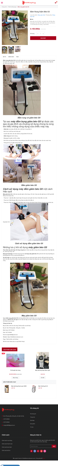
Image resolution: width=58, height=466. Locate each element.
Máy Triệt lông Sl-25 (43, 386)
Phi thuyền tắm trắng (15, 370)
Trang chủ (32, 417)
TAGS (17, 56)
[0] (55, 3)
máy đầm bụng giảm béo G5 (26, 121)
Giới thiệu (32, 420)
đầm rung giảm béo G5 (12, 318)
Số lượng (32, 33)
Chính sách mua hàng (7, 440)
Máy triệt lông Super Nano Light (42, 370)
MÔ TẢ (4, 56)
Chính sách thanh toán (7, 443)
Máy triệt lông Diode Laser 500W (18, 386)
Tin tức (31, 427)
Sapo (44, 458)
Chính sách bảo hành (7, 447)
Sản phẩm (32, 423)
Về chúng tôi (33, 413)
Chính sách (11, 56)
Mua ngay (43, 38)
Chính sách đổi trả (6, 450)
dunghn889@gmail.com (9, 425)
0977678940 (6, 419)
